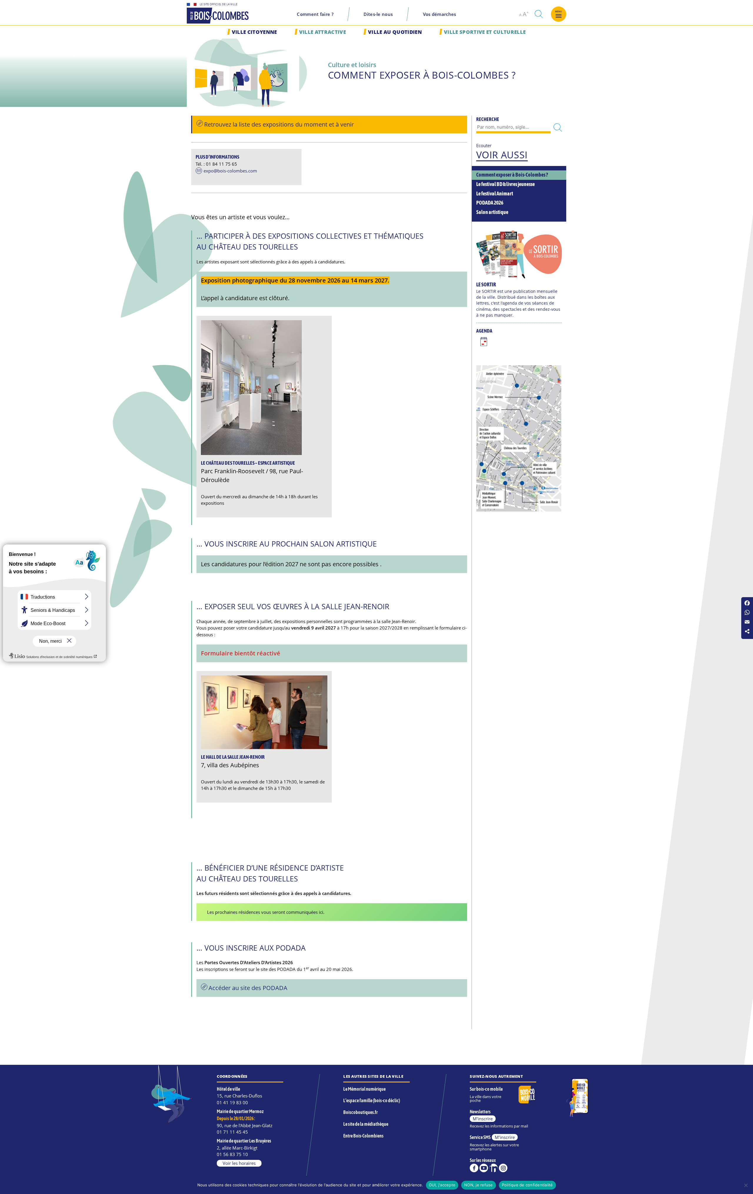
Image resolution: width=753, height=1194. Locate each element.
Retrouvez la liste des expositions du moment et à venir (279, 124)
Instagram (503, 1168)
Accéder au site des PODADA (248, 988)
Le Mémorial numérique (364, 1089)
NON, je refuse (478, 1185)
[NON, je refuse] (746, 1185)
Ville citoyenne (254, 32)
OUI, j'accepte (442, 1185)
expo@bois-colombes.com (230, 171)
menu (558, 11)
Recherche (487, 119)
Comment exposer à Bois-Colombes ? (512, 175)
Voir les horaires (239, 1163)
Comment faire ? (315, 14)
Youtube (483, 1168)
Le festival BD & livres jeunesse (505, 184)
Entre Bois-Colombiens (363, 1135)
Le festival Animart (494, 194)
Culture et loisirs (352, 64)
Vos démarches (439, 14)
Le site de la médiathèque (365, 1124)
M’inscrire (483, 1119)
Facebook (474, 1168)
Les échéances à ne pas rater (484, 342)
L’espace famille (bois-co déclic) (371, 1100)
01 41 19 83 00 (232, 1102)
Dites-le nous (378, 14)
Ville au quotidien (395, 32)
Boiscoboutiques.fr (360, 1112)
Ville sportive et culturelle (485, 32)
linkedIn (493, 1168)
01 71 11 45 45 (232, 1132)
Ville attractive (322, 32)
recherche (538, 14)
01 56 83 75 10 (232, 1154)
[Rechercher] (558, 127)
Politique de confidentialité (527, 1185)
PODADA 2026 (489, 203)
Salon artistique (492, 212)
